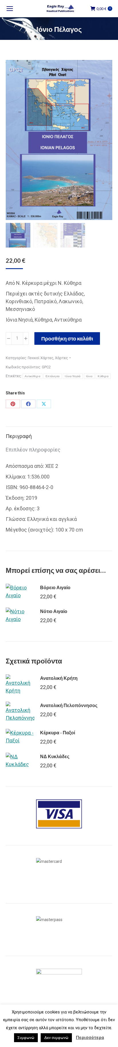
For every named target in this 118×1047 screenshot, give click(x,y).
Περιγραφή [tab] (19, 436)
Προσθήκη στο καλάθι (67, 338)
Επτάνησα (53, 376)
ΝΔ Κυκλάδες (54, 756)
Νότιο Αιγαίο (53, 611)
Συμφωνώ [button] (25, 1038)
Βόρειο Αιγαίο (55, 587)
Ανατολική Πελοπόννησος (68, 705)
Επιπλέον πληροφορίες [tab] (33, 450)
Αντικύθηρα (32, 376)
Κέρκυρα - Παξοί (57, 732)
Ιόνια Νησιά (72, 376)
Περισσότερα (90, 1037)
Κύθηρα (103, 376)
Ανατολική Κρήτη (59, 678)
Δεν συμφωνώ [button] (56, 1038)
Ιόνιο (89, 376)
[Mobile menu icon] (10, 9)
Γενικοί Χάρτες (40, 358)
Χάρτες (61, 358)
